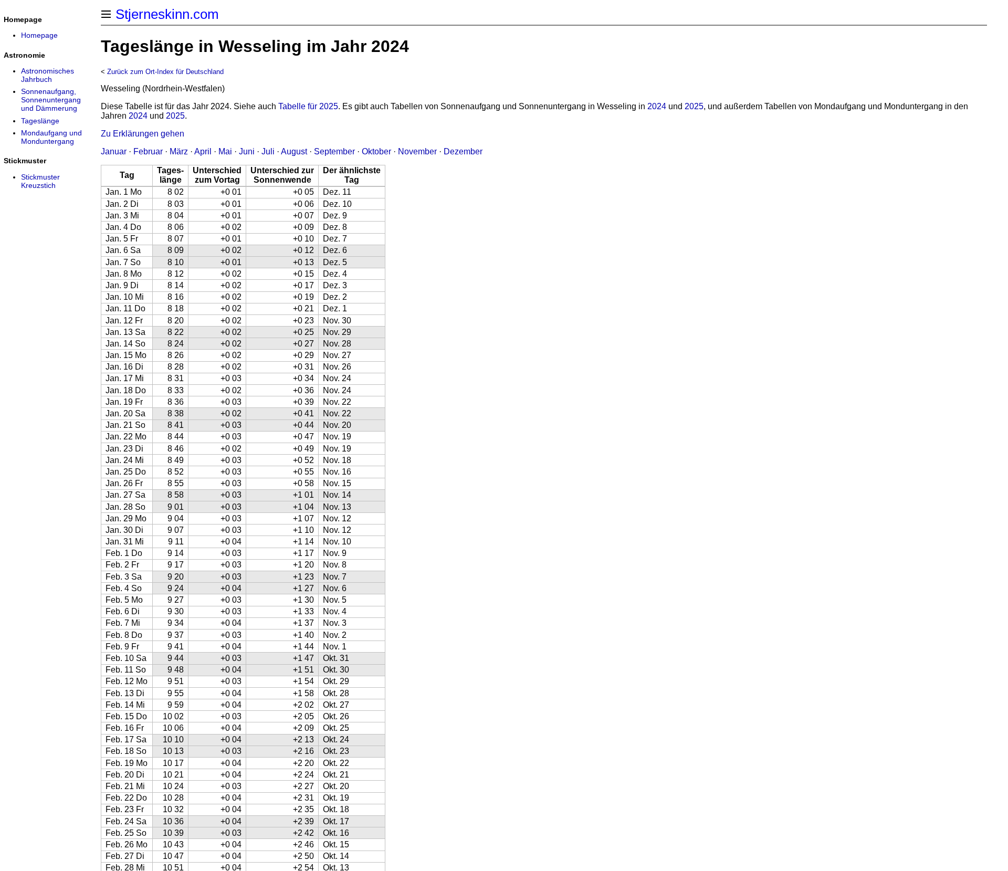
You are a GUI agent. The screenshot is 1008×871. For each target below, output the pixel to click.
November (417, 151)
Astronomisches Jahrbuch (47, 75)
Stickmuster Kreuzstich (40, 181)
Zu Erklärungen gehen (142, 133)
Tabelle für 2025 (308, 106)
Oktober (376, 151)
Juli (268, 151)
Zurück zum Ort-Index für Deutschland (165, 72)
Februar (148, 151)
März (179, 151)
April (203, 151)
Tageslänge (40, 121)
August (294, 151)
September (334, 151)
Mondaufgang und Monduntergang (51, 137)
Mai (225, 151)
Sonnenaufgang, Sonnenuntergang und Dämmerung (51, 99)
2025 (694, 106)
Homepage (39, 35)
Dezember (463, 151)
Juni (247, 151)
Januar (114, 151)
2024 (656, 106)
